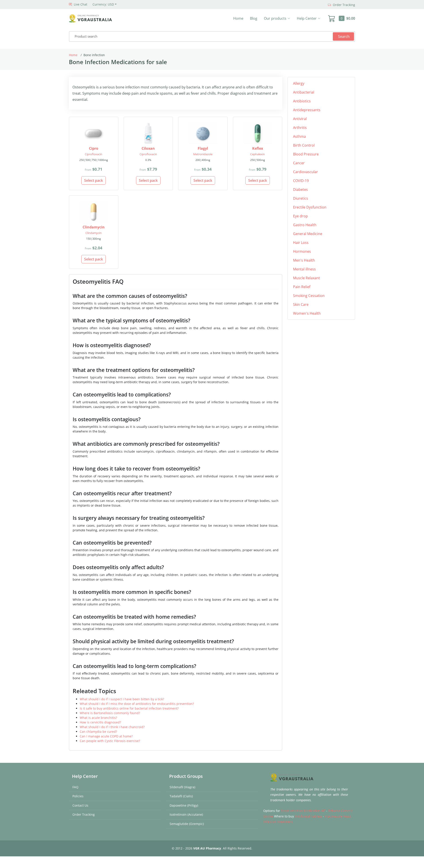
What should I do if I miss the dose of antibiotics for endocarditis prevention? (137, 704)
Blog (253, 18)
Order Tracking (83, 814)
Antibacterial (303, 92)
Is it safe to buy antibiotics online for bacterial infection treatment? (129, 708)
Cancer (299, 163)
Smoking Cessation (309, 295)
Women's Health (307, 313)
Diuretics (300, 198)
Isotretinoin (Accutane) (186, 814)
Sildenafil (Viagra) (182, 787)
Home (238, 18)
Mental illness (304, 269)
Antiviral (300, 118)
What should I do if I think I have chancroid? (112, 727)
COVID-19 (301, 180)
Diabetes (300, 189)
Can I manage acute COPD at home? (106, 736)
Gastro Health (304, 224)
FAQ (75, 787)
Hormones (302, 251)
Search (344, 36)
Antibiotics (302, 101)
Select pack (93, 180)
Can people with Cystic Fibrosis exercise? (110, 741)
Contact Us (80, 805)
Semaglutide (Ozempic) (187, 824)
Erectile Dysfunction (309, 207)
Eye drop (300, 216)
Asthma (299, 136)
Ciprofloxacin (93, 154)
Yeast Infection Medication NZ (303, 811)
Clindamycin (93, 233)
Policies (77, 796)
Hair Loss (301, 242)
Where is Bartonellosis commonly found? (110, 713)
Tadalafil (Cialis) (181, 796)
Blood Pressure (306, 154)
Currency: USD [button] (103, 4)
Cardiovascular (305, 171)
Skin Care (301, 304)
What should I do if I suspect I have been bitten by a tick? (122, 699)
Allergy (298, 83)
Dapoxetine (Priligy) (184, 805)
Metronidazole (202, 154)
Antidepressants (306, 109)
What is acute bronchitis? (98, 718)
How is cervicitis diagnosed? (100, 722)
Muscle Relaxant (306, 277)
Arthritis (300, 127)
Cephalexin (257, 154)
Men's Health (304, 260)
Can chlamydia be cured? (98, 731)
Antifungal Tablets (308, 816)
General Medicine (307, 233)
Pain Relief (301, 286)
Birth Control (304, 145)
